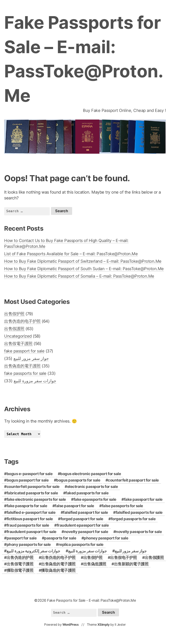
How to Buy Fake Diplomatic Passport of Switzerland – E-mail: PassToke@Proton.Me (83, 261)
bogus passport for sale (28, 480)
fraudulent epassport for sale (83, 525)
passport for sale (22, 538)
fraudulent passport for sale (31, 531)
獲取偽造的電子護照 (58, 570)
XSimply (103, 625)
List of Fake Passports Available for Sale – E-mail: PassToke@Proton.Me (71, 253)
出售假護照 (14, 328)
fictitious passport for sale (30, 518)
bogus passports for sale (78, 480)
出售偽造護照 (94, 564)
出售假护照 (14, 313)
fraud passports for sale (28, 525)
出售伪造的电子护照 (22, 321)
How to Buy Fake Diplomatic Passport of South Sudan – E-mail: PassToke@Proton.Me (84, 268)
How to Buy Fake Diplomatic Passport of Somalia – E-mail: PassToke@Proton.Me (79, 276)
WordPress (70, 625)
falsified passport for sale (85, 512)
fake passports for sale (25, 373)
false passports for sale (122, 505)
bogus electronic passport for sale (90, 473)
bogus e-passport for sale (30, 473)
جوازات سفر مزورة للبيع (35, 380)
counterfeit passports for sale (33, 486)
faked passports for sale (87, 493)
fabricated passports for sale (32, 493)
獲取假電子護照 (20, 570)
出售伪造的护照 (20, 557)
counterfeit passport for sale (133, 480)
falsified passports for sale (139, 512)
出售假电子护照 (123, 557)
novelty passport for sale (86, 531)
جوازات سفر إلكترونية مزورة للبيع (33, 551)
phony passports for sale (29, 544)
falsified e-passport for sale (31, 512)
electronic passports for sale (92, 486)
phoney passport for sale (106, 538)
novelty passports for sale (139, 531)
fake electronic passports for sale (36, 499)
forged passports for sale (133, 518)
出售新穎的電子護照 (131, 564)
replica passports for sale (80, 544)
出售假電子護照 (18, 343)
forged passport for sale (82, 518)
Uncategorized (18, 336)
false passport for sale (74, 505)
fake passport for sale (24, 351)
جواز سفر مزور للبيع (31, 358)
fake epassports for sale (95, 499)
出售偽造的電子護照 (22, 365)
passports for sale (60, 538)
